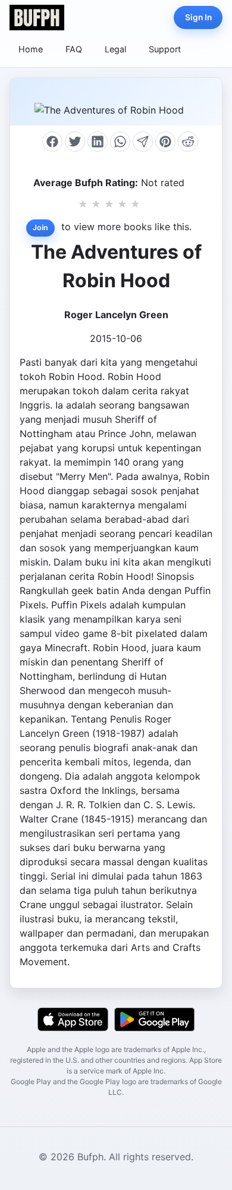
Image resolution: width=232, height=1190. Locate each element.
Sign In (198, 17)
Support (165, 49)
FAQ (73, 49)
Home (30, 49)
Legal (115, 49)
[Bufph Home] (37, 17)
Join (40, 227)
